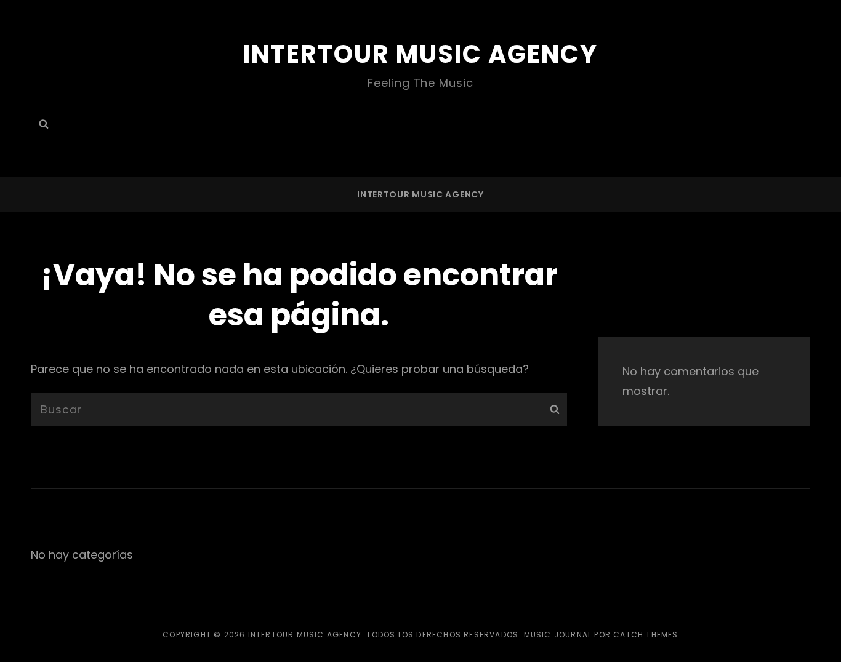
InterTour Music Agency (420, 54)
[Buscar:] (43, 123)
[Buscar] (554, 409)
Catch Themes (645, 634)
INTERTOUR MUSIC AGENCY (420, 194)
